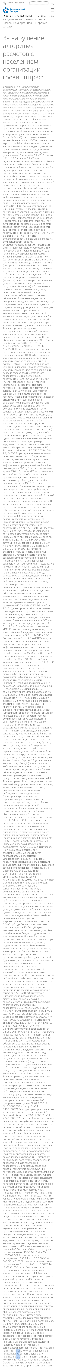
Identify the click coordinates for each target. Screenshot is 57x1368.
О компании (25, 15)
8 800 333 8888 (16, 3)
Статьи (42, 15)
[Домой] (17, 10)
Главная (8, 15)
